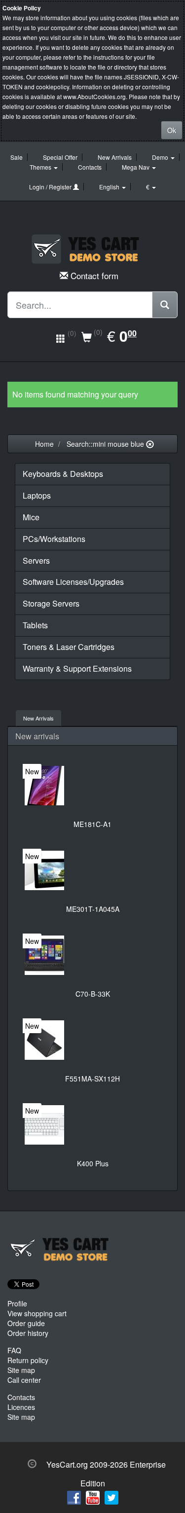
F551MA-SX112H (92, 1078)
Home (44, 444)
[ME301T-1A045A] (44, 870)
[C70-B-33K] (44, 955)
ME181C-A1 (92, 824)
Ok (171, 130)
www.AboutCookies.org (94, 96)
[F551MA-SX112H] (44, 1040)
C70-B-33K (92, 994)
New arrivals (37, 736)
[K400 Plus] (44, 1125)
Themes (41, 167)
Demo (161, 157)
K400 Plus (93, 1163)
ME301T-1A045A (92, 909)
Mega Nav (136, 167)
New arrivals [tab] (38, 718)
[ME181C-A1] (44, 785)
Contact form (94, 275)
